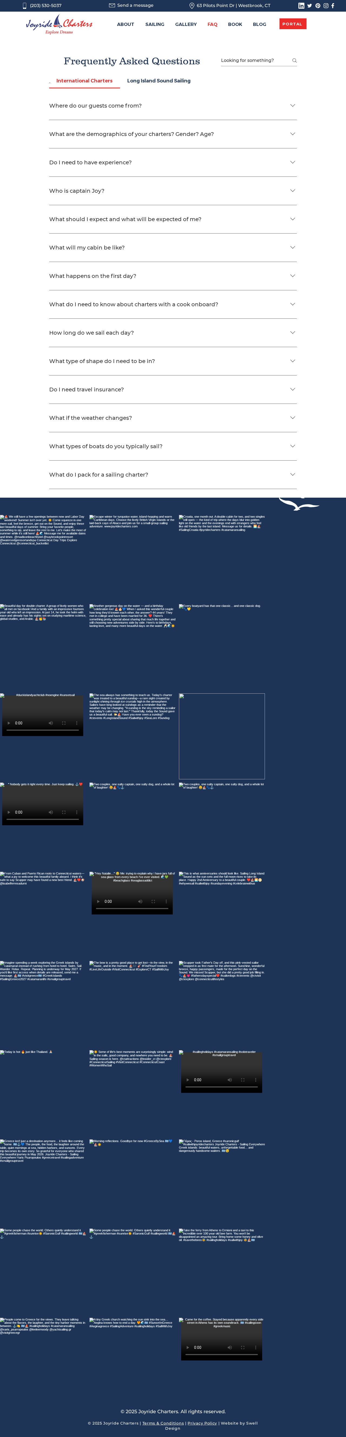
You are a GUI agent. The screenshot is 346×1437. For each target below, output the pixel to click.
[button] (155, 24)
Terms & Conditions (163, 1423)
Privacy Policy (202, 1423)
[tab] (84, 81)
